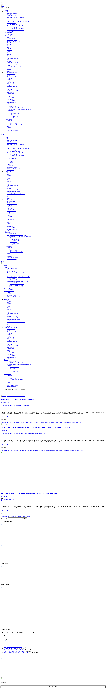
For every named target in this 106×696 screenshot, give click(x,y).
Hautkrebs (11, 516)
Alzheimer (3, 422)
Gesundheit (21, 433)
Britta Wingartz (4, 406)
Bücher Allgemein (5, 405)
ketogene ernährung (49, 422)
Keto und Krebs (22, 405)
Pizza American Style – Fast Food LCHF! (14, 651)
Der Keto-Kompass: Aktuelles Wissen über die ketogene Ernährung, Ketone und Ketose (35, 427)
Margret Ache (4, 501)
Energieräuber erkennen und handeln (13, 647)
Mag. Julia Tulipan (57, 450)
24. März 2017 (4, 496)
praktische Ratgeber (69, 422)
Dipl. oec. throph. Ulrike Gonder (19, 422)
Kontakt (20, 1)
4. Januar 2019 (4, 430)
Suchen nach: (4, 518)
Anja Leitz (8, 422)
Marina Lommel (66, 450)
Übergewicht (77, 422)
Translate (10, 640)
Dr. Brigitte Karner (30, 450)
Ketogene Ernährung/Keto (38, 433)
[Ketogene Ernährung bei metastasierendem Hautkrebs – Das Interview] (35, 490)
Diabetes (8, 450)
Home (2, 389)
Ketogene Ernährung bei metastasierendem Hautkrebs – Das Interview (29, 493)
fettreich (29, 422)
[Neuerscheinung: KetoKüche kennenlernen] (13, 396)
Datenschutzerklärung (12, 1)
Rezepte (28, 405)
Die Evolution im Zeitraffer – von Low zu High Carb (17, 652)
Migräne (72, 450)
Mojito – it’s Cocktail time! (10, 648)
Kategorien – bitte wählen (7, 632)
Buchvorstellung (14, 405)
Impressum (3, 1)
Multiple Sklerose (78, 450)
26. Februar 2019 (5, 402)
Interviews (3, 499)
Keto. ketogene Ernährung (37, 422)
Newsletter (25, 1)
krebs (63, 422)
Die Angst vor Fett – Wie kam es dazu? (13, 649)
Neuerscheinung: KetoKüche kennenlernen (18, 399)
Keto (36, 450)
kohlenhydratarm (58, 422)
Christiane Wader (5, 516)
